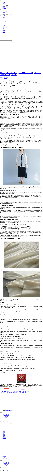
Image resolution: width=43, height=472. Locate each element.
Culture (4, 25)
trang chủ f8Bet (10, 79)
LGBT (4, 31)
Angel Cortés (7, 421)
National (5, 78)
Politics (4, 32)
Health (4, 29)
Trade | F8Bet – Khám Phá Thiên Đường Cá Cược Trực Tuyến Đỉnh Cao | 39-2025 (14, 391)
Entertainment (5, 27)
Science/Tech (5, 33)
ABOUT (4, 2)
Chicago (4, 24)
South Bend (4, 438)
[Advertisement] (21, 49)
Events (4, 28)
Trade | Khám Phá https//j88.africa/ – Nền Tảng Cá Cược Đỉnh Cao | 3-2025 (13, 392)
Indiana (4, 30)
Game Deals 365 (5, 417)
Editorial (4, 26)
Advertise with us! (9, 410)
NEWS (4, 3)
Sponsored (4, 439)
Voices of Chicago (6, 415)
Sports (4, 35)
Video (4, 36)
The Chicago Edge (6, 414)
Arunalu (1, 77)
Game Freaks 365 (5, 416)
